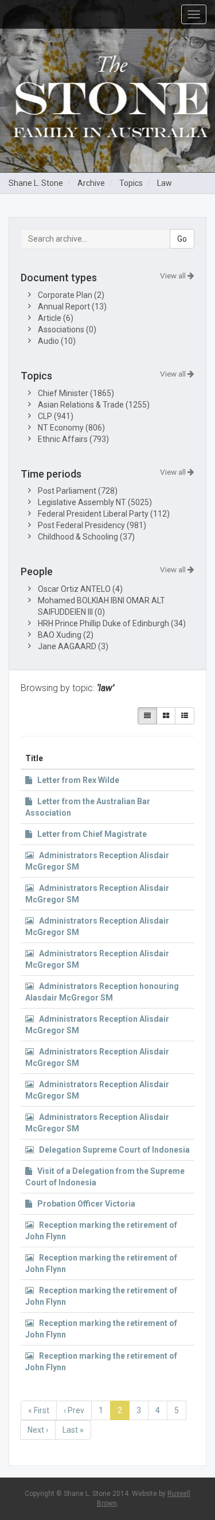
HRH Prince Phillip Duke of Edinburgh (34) (112, 623)
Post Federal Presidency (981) (92, 525)
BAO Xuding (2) (65, 634)
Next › (38, 1429)
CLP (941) (55, 416)
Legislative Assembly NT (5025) (95, 502)
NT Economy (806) (71, 427)
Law (164, 183)
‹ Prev (74, 1410)
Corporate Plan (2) (71, 295)
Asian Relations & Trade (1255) (94, 404)
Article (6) (55, 318)
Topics (131, 183)
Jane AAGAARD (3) (73, 646)
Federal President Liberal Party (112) (104, 513)
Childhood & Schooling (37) (86, 536)
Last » (73, 1429)
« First (38, 1410)
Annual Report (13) (72, 306)
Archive (91, 183)
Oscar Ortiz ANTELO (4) (80, 589)
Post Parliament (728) (78, 490)
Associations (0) (67, 329)
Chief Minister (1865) (76, 393)
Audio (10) (57, 341)
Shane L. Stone (36, 183)
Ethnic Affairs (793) (73, 439)
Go (182, 238)
